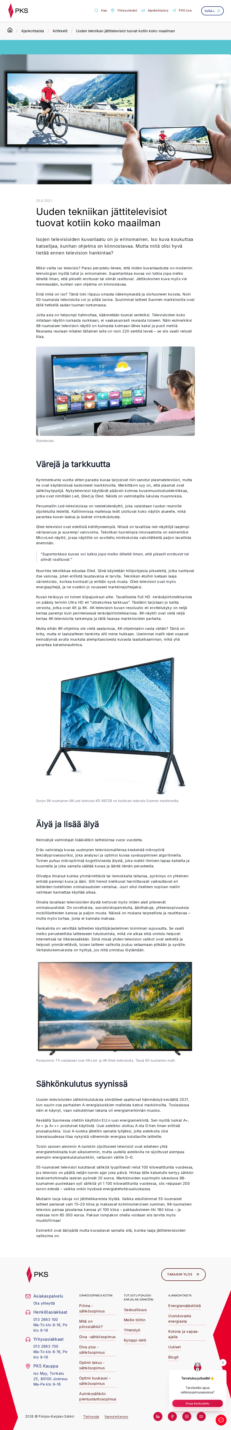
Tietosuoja (91, 1416)
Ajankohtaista (32, 31)
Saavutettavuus (116, 1416)
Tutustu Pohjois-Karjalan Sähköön (138, 1297)
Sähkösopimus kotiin (95, 1295)
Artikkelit (60, 31)
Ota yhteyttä (44, 1303)
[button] (100, 10)
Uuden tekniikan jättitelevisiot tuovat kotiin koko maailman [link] (125, 31)
